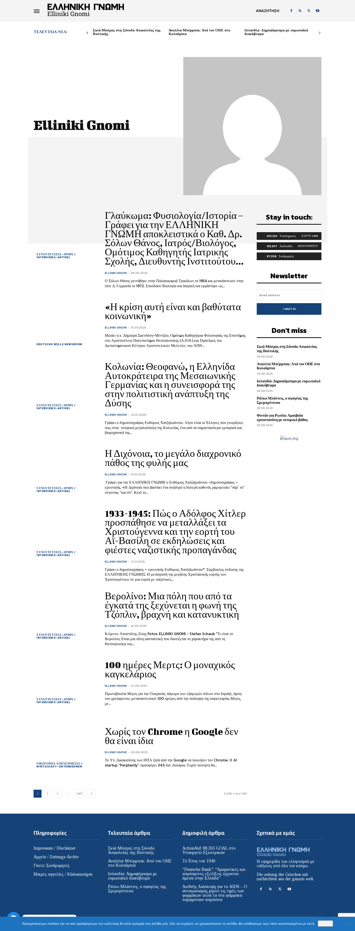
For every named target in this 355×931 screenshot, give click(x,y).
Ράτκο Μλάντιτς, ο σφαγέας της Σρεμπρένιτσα (282, 400)
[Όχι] (349, 924)
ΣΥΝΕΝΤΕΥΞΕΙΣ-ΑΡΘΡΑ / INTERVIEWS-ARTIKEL (56, 255)
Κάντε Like (310, 236)
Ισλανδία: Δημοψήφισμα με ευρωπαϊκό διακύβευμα (276, 32)
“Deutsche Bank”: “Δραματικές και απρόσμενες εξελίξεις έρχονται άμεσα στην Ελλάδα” (213, 874)
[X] (309, 11)
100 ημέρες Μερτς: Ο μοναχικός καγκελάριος (170, 669)
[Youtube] (317, 11)
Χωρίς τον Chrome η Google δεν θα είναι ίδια (171, 736)
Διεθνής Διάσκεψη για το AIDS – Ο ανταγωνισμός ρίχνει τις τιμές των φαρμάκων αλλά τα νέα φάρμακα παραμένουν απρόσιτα (214, 893)
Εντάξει (325, 923)
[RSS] (300, 11)
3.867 (79, 793)
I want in (289, 309)
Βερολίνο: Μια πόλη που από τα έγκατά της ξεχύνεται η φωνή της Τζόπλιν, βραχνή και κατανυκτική (172, 605)
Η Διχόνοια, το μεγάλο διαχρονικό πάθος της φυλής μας (173, 458)
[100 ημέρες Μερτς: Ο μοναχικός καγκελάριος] (66, 683)
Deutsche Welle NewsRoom (59, 344)
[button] (267, 11)
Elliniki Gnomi (116, 273)
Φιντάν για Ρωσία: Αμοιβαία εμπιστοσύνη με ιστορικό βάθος (282, 417)
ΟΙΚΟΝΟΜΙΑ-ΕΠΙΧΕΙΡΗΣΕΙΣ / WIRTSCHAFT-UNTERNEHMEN (59, 765)
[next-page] (320, 33)
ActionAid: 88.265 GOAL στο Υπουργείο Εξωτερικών (208, 850)
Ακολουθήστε (308, 246)
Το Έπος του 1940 (198, 861)
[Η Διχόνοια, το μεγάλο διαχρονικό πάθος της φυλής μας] (66, 472)
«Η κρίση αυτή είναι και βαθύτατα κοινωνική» (173, 311)
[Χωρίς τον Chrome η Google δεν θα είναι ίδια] (66, 747)
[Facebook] (291, 11)
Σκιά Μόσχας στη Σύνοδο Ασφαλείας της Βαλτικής (126, 32)
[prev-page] (87, 33)
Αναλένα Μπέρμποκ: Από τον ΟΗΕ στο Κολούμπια (199, 32)
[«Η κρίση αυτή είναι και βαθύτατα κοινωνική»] (66, 325)
